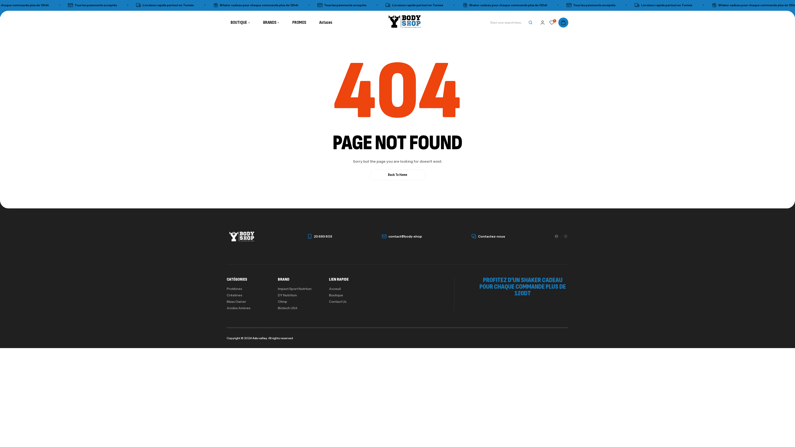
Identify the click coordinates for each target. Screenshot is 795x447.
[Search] (530, 22)
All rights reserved (280, 338)
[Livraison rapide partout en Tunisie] (127, 5)
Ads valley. (260, 338)
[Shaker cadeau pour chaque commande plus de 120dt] (453, 5)
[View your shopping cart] (563, 23)
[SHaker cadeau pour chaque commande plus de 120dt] (204, 5)
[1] (551, 22)
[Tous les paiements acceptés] (59, 5)
